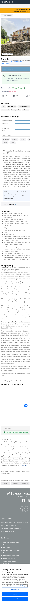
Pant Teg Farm (9, 59)
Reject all (15, 594)
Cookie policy (23, 586)
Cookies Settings (14, 589)
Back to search (8, 15)
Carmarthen (23, 465)
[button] (3, 37)
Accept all (15, 598)
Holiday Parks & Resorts (12, 6)
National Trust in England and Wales (17, 432)
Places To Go (24, 6)
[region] (15, 583)
